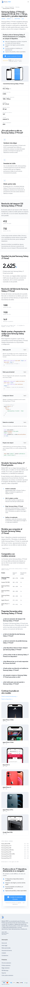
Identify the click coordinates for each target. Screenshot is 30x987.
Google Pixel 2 (5, 548)
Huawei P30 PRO (5, 582)
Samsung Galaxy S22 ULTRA (8, 854)
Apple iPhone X (5, 600)
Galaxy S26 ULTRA (5, 843)
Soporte (4, 973)
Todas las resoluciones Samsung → (9, 696)
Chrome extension (6, 963)
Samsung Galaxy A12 (6, 858)
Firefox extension (6, 965)
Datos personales (6, 948)
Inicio (2, 7)
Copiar (24, 349)
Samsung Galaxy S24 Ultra (7, 849)
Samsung (17, 7)
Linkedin (4, 953)
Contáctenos (5, 955)
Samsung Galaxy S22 (6, 852)
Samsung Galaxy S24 (6, 847)
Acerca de (4, 943)
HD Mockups (5, 970)
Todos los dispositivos (9, 7)
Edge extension (6, 968)
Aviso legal (4, 945)
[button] (28, 2)
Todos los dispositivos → (7, 699)
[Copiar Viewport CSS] (10, 88)
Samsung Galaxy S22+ (6, 856)
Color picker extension (7, 975)
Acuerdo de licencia (7, 950)
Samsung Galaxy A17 (6, 845)
